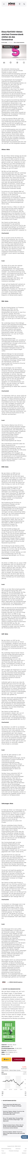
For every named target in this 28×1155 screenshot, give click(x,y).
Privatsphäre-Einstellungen (14, 1150)
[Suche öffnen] (24, 4)
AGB (25, 1148)
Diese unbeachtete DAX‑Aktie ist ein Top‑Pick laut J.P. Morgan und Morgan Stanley (12, 1106)
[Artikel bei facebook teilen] (17, 62)
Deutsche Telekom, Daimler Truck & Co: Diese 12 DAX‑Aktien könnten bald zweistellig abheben (14, 1133)
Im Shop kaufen (18, 1059)
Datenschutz (18, 1148)
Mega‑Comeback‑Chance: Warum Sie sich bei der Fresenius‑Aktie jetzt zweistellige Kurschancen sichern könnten (13, 1126)
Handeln (24, 1137)
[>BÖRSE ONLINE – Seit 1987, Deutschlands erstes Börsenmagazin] (11, 4)
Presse (3, 1150)
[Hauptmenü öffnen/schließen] (4, 4)
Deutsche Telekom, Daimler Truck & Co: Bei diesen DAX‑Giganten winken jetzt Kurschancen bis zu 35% (13, 1113)
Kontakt (25, 1150)
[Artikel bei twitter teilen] (24, 62)
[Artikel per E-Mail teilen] (4, 62)
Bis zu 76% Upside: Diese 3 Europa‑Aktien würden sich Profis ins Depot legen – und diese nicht (13, 1119)
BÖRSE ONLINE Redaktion (15, 982)
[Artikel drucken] (10, 62)
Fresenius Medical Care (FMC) (13, 308)
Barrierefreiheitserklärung (6, 1148)
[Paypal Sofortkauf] (6, 1059)
